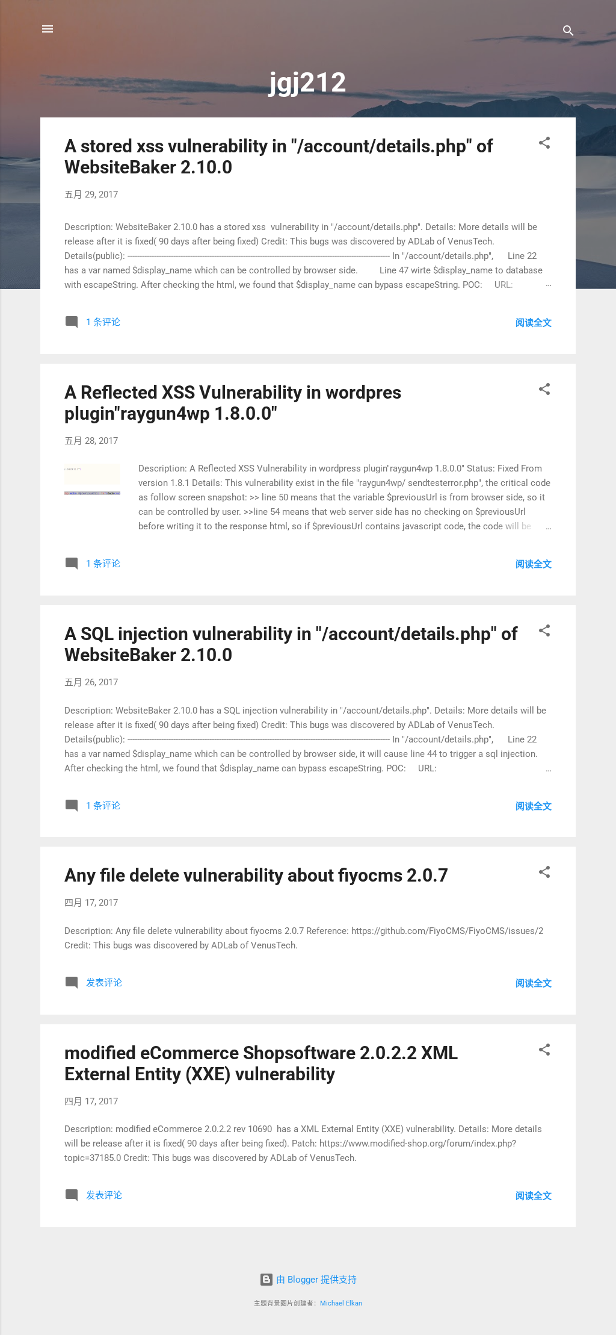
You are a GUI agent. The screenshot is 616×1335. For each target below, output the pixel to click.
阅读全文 (534, 322)
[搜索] (568, 32)
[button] (544, 144)
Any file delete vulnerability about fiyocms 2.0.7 (256, 875)
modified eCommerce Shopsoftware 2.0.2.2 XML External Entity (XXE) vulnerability (261, 1063)
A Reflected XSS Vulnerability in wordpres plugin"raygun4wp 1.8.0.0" (232, 403)
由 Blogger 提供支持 (315, 1279)
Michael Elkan (341, 1303)
